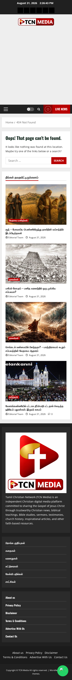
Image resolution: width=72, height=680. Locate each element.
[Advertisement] (36, 63)
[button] (6, 109)
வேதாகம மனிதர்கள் (18, 220)
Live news (61, 109)
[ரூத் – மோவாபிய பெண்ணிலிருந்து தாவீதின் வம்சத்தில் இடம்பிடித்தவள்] (36, 204)
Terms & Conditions (16, 621)
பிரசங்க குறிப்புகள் (15, 543)
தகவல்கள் (14, 279)
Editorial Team (15, 237)
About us (10, 597)
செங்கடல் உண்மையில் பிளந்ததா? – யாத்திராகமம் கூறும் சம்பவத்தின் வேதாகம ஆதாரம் (35, 348)
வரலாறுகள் (12, 558)
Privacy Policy (13, 605)
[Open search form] (38, 109)
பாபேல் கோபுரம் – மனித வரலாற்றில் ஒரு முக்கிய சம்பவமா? (31, 290)
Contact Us (11, 636)
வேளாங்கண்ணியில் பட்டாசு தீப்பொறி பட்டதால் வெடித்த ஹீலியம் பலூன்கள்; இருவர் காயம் (35, 407)
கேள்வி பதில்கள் (14, 574)
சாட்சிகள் (11, 581)
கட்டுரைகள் (12, 566)
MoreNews (55, 670)
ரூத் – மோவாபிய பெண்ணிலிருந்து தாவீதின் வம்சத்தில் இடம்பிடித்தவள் (35, 231)
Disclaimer (11, 613)
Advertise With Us (15, 628)
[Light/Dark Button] (30, 109)
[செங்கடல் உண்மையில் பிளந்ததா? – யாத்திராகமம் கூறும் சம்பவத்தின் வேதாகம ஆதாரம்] (36, 322)
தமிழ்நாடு (13, 397)
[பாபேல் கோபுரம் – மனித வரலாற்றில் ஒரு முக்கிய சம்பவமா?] (36, 263)
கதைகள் (10, 550)
